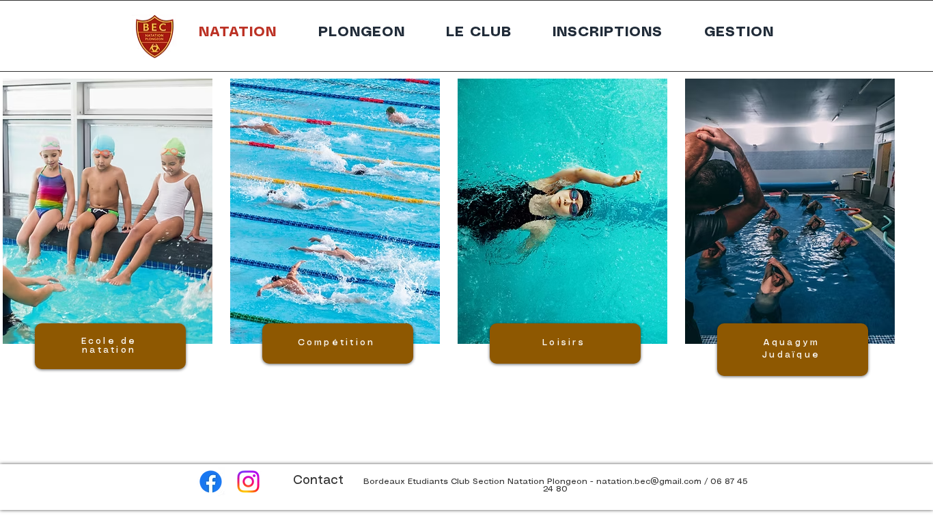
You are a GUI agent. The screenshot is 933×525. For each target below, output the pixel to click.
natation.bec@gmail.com (648, 481)
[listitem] (106, 261)
